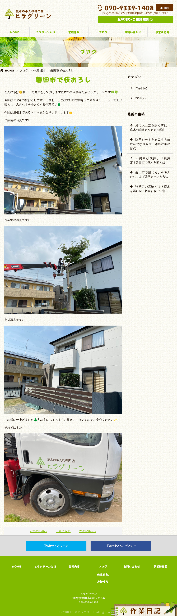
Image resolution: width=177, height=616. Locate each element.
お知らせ (141, 98)
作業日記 (39, 70)
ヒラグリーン (88, 593)
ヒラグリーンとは (44, 32)
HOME (14, 32)
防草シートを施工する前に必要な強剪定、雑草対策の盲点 (150, 144)
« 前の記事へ (38, 531)
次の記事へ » (87, 531)
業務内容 (73, 32)
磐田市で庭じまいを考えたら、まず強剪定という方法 (150, 175)
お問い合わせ (132, 32)
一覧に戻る (63, 531)
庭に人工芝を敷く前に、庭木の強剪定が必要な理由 (150, 128)
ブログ (103, 32)
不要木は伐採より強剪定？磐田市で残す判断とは (150, 160)
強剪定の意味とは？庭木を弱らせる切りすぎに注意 (150, 189)
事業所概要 (162, 32)
